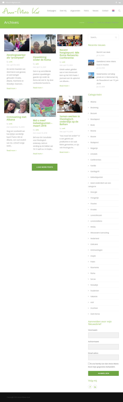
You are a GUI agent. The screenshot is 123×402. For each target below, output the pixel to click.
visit (92, 302)
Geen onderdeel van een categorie (99, 184)
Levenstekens (96, 221)
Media (92, 226)
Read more (11, 88)
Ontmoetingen (96, 250)
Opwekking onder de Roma (42, 58)
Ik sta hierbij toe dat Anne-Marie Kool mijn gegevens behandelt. (103, 365)
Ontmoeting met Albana (16, 118)
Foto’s (86, 11)
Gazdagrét (94, 171)
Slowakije (94, 285)
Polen (92, 261)
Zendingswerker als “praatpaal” (16, 56)
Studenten (94, 290)
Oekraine (94, 244)
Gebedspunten (96, 177)
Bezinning (94, 107)
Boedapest (95, 119)
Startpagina (51, 11)
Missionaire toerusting (99, 232)
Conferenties (95, 159)
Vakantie (93, 296)
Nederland (94, 238)
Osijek (93, 256)
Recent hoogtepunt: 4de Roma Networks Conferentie (69, 53)
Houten (93, 203)
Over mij (63, 11)
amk (10, 62)
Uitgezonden (75, 11)
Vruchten (94, 308)
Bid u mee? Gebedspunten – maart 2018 (42, 123)
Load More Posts (44, 167)
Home (81, 22)
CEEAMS (93, 154)
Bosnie (93, 136)
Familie (93, 165)
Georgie (93, 192)
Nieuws (95, 11)
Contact (105, 11)
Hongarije (94, 197)
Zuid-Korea (95, 314)
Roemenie (94, 267)
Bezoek (93, 113)
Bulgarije (94, 148)
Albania (93, 101)
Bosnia (93, 130)
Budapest (94, 142)
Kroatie (93, 209)
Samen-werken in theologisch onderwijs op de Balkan (70, 120)
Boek (92, 125)
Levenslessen (96, 215)
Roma (92, 273)
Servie (93, 279)
